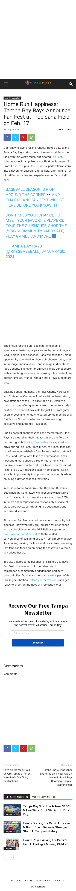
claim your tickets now (45, 580)
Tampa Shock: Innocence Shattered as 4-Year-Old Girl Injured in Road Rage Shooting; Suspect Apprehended (56, 777)
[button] (6, 84)
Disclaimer (16, 880)
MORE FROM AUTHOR (44, 797)
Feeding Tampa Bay (36, 442)
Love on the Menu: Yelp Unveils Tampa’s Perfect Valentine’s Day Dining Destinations (17, 775)
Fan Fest (56, 157)
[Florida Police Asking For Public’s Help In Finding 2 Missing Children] (12, 844)
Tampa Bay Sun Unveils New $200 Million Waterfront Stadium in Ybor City (46, 810)
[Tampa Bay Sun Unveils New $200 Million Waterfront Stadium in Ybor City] (12, 810)
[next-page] (11, 857)
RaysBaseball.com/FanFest (20, 534)
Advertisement (43, 880)
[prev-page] (6, 857)
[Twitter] (15, 137)
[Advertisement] (38, 40)
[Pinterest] (23, 137)
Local (6, 98)
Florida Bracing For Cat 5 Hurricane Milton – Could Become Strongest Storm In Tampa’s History (46, 827)
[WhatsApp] (31, 137)
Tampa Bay (15, 98)
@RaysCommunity (24, 231)
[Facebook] (7, 137)
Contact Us (59, 880)
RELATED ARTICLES (17, 797)
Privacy (28, 880)
